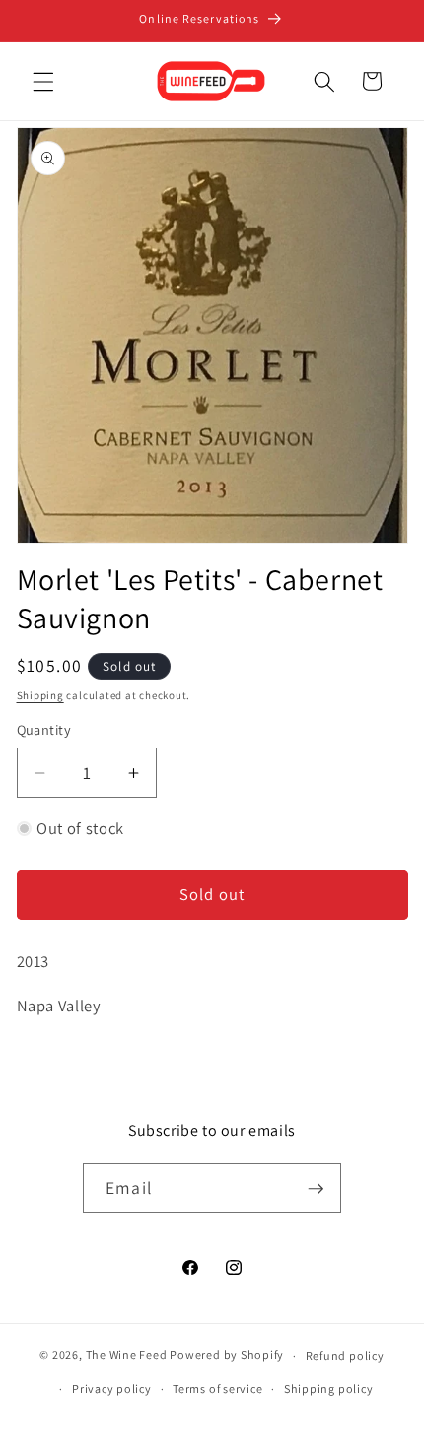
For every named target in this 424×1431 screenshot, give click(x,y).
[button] (43, 80)
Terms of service (217, 1388)
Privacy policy (112, 1388)
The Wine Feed (127, 1355)
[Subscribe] (315, 1188)
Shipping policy (329, 1388)
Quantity (44, 729)
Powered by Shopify (227, 1355)
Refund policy (345, 1355)
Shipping (40, 695)
